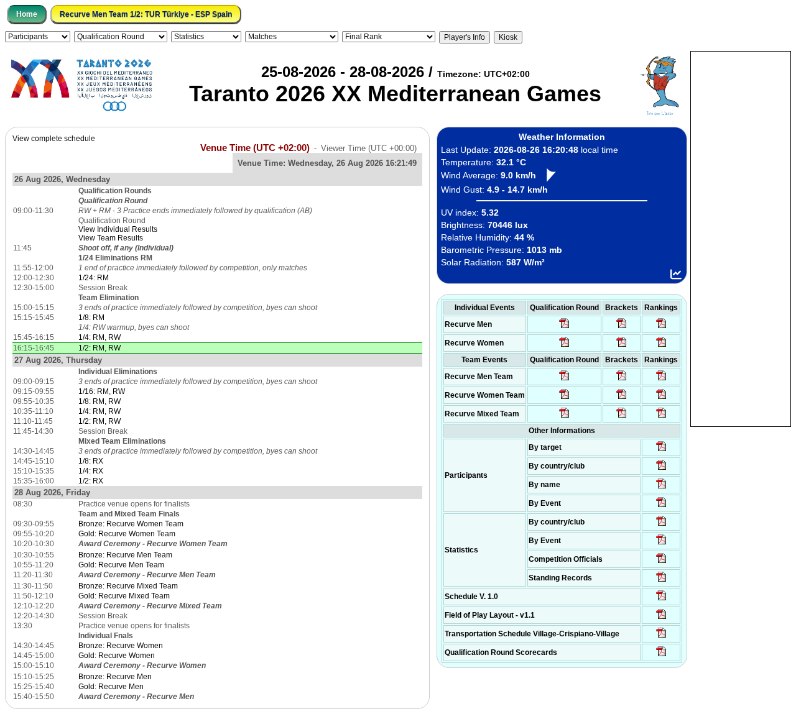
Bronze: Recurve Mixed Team (128, 586)
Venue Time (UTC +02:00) (255, 148)
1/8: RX (90, 461)
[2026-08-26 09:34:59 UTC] (564, 346)
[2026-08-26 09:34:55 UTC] (564, 327)
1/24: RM (93, 277)
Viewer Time (369, 148)
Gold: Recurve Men (111, 686)
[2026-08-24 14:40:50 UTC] (661, 469)
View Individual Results (117, 229)
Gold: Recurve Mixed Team (124, 596)
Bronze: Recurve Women (120, 645)
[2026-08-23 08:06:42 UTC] (661, 599)
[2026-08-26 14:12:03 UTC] (621, 379)
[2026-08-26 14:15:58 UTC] (621, 398)
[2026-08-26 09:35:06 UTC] (564, 417)
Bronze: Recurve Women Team (130, 523)
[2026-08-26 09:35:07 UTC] (564, 398)
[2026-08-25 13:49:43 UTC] (661, 562)
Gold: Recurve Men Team (121, 565)
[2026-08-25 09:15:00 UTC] (661, 618)
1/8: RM (91, 317)
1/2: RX (90, 481)
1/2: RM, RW (99, 348)
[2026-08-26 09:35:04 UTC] (564, 379)
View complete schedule (53, 138)
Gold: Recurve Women (116, 655)
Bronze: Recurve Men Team (125, 555)
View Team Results (110, 238)
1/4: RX (90, 471)
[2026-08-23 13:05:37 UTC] (661, 450)
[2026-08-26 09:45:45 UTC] (661, 655)
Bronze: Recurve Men (115, 676)
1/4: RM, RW (99, 337)
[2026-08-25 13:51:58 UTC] (661, 637)
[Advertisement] (740, 238)
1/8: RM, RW (99, 401)
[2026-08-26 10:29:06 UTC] (621, 327)
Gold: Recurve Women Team (126, 533)
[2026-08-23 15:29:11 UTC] (661, 581)
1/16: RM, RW (101, 391)
